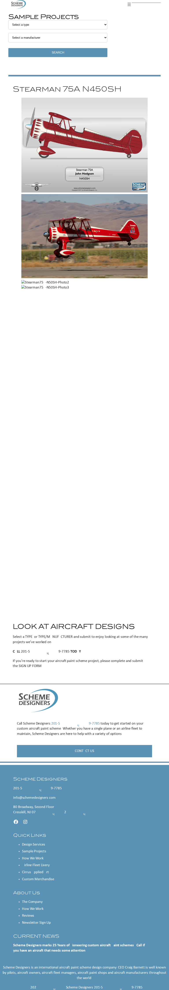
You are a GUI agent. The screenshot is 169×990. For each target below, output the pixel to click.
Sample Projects (34, 851)
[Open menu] (129, 4)
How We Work (33, 858)
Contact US (84, 751)
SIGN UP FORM (30, 666)
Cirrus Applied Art (35, 872)
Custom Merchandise (38, 879)
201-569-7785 (45, 651)
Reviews (28, 916)
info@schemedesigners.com (34, 798)
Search (58, 52)
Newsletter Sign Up (36, 923)
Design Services (33, 844)
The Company (32, 902)
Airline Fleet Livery (36, 865)
